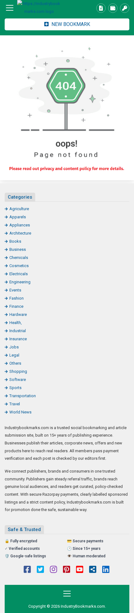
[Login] (124, 8)
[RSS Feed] (92, 570)
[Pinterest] (66, 570)
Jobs (14, 347)
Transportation (22, 395)
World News (20, 412)
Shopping (18, 371)
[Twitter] (40, 570)
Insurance (18, 339)
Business (17, 249)
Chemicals (18, 257)
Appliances (19, 225)
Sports (15, 387)
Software (17, 379)
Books (15, 241)
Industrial (17, 330)
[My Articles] (101, 8)
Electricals (18, 273)
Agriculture (19, 208)
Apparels (17, 217)
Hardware (18, 314)
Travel (14, 404)
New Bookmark (70, 24)
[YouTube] (79, 570)
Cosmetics (19, 265)
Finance (16, 306)
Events (15, 290)
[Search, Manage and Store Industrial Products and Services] (39, 7)
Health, (15, 322)
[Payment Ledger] (112, 8)
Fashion (16, 298)
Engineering (20, 282)
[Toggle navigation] (10, 8)
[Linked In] (105, 570)
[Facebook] (27, 570)
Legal (14, 355)
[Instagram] (53, 570)
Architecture (20, 233)
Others (15, 363)
